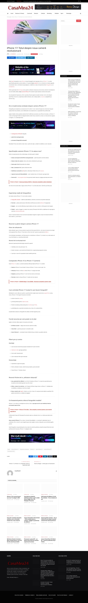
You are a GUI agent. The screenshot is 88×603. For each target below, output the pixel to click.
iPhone (23, 81)
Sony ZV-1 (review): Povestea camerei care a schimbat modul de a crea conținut (14, 519)
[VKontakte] (2, 77)
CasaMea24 (17, 470)
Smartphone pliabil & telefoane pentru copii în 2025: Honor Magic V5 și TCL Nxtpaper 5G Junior (32, 498)
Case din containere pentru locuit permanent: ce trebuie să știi (74, 176)
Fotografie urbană (15, 199)
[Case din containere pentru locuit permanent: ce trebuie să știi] (63, 177)
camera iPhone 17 (14, 449)
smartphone (11, 86)
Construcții (29, 13)
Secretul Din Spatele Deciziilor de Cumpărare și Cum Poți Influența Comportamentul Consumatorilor (38, 1)
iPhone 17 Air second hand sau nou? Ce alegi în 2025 (14, 497)
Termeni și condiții (30, 595)
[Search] (80, 13)
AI (23, 170)
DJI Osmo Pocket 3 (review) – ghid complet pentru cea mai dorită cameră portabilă (14, 540)
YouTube (30, 304)
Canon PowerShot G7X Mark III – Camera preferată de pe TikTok (48, 540)
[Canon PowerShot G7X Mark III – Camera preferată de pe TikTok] (49, 531)
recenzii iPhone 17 (47, 449)
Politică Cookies (19, 595)
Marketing (49, 13)
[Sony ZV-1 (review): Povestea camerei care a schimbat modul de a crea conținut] (15, 509)
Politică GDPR (52, 595)
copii (21, 391)
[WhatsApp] (2, 83)
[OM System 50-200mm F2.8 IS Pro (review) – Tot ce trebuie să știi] (49, 488)
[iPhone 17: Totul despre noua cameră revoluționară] (32, 32)
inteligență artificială (16, 133)
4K (24, 270)
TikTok (35, 304)
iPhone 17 (45, 81)
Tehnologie (68, 13)
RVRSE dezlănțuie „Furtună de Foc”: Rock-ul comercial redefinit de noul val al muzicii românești (74, 113)
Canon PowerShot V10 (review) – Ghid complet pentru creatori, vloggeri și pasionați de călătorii (32, 520)
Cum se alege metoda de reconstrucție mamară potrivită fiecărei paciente (73, 169)
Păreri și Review (44, 494)
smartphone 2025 (11, 451)
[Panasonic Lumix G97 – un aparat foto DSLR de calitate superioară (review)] (32, 531)
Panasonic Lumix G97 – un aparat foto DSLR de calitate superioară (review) (31, 540)
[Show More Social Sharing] (36, 57)
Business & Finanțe (19, 13)
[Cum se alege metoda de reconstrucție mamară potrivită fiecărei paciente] (63, 169)
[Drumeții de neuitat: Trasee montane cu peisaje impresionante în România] (63, 105)
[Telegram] (2, 80)
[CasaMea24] (20, 7)
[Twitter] (2, 70)
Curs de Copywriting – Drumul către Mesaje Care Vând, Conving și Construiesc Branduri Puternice (74, 160)
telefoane (42, 202)
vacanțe (21, 298)
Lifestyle (43, 13)
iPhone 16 (13, 263)
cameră (36, 83)
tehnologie (20, 90)
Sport (62, 13)
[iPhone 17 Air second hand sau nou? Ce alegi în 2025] (15, 488)
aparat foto (46, 293)
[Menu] (7, 13)
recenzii (42, 96)
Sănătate (57, 13)
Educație (36, 13)
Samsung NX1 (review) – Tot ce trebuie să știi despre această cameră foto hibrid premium (49, 519)
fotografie (48, 84)
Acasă (12, 13)
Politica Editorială (62, 595)
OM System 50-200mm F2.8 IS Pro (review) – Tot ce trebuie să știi (49, 498)
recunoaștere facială (22, 177)
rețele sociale (25, 301)
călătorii (46, 232)
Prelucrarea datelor (41, 595)
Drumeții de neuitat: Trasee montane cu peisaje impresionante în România (74, 105)
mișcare (42, 170)
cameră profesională (19, 211)
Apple (12, 81)
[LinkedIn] (2, 73)
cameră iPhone (25, 91)
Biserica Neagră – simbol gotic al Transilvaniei (44, 463)
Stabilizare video (15, 350)
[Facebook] (2, 67)
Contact (71, 595)
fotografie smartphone (24, 449)
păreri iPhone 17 (39, 449)
